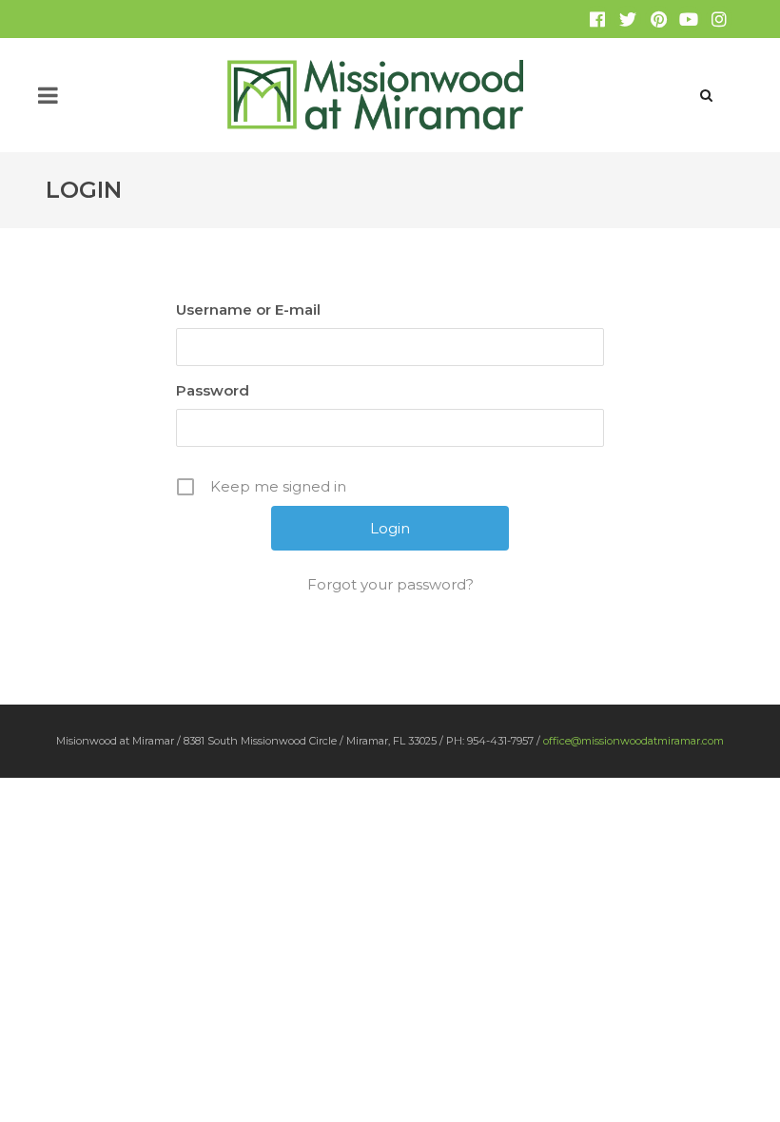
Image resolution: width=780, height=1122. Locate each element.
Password (212, 390)
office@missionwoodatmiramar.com (633, 740)
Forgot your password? (390, 584)
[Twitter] (627, 19)
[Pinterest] (658, 19)
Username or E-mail (248, 309)
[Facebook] (597, 19)
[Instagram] (719, 19)
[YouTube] (688, 19)
